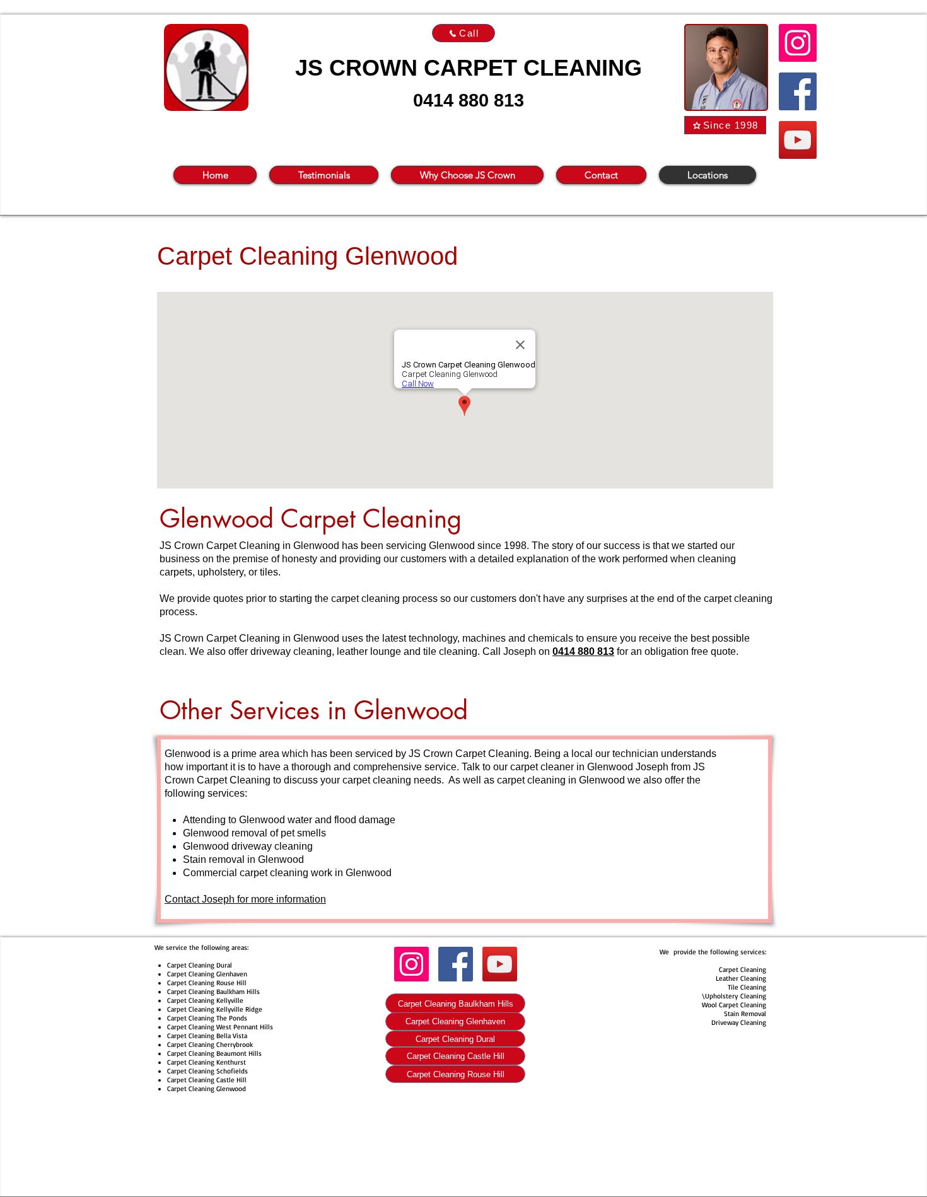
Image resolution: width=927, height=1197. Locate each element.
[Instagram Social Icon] (798, 43)
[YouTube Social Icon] (798, 140)
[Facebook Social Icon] (798, 91)
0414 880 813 (468, 100)
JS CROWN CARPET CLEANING (468, 68)
